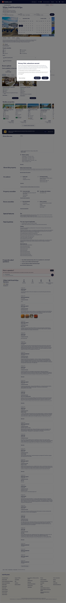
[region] (33, 70)
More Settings (22, 77)
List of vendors (20, 74)
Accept (45, 77)
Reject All (37, 77)
